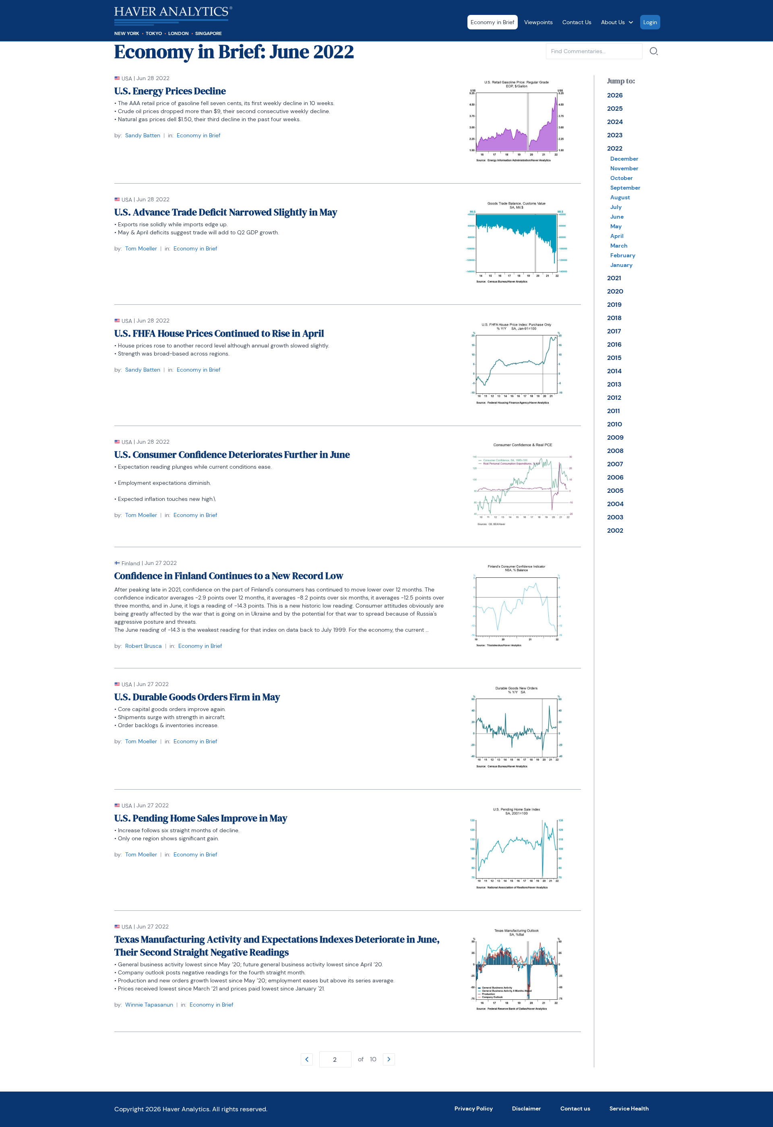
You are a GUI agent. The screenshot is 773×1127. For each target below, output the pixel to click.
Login (650, 22)
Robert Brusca (143, 645)
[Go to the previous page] (307, 1059)
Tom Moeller (141, 248)
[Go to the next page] (389, 1059)
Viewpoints (538, 22)
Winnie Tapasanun (149, 1004)
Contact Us (576, 22)
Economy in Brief (493, 22)
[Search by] (654, 51)
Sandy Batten (142, 135)
